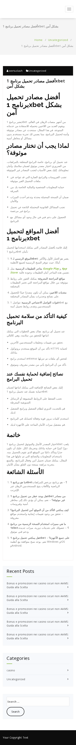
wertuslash (15, 70)
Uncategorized (58, 40)
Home (38, 40)
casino (11, 670)
